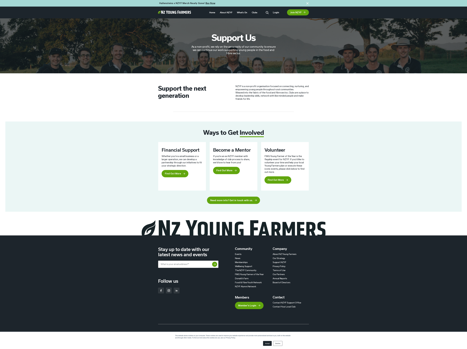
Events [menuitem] (238, 254)
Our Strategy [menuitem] (279, 258)
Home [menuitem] (212, 12)
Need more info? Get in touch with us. (231, 200)
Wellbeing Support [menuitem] (243, 266)
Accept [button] (267, 343)
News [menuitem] (237, 258)
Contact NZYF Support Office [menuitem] (287, 302)
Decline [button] (277, 343)
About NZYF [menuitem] (226, 12)
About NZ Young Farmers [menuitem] (284, 254)
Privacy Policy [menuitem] (279, 266)
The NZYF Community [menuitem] (245, 270)
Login (276, 12)
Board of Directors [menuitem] (281, 282)
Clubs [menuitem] (254, 12)
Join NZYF (296, 12)
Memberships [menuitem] (241, 262)
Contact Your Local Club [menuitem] (284, 306)
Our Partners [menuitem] (279, 274)
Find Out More (173, 173)
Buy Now (210, 3)
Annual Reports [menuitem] (280, 278)
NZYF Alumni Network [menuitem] (245, 286)
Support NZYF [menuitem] (279, 262)
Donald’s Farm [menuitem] (241, 278)
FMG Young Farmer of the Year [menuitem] (249, 274)
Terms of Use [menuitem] (279, 270)
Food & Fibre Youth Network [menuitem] (248, 282)
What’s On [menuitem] (242, 12)
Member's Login (247, 305)
